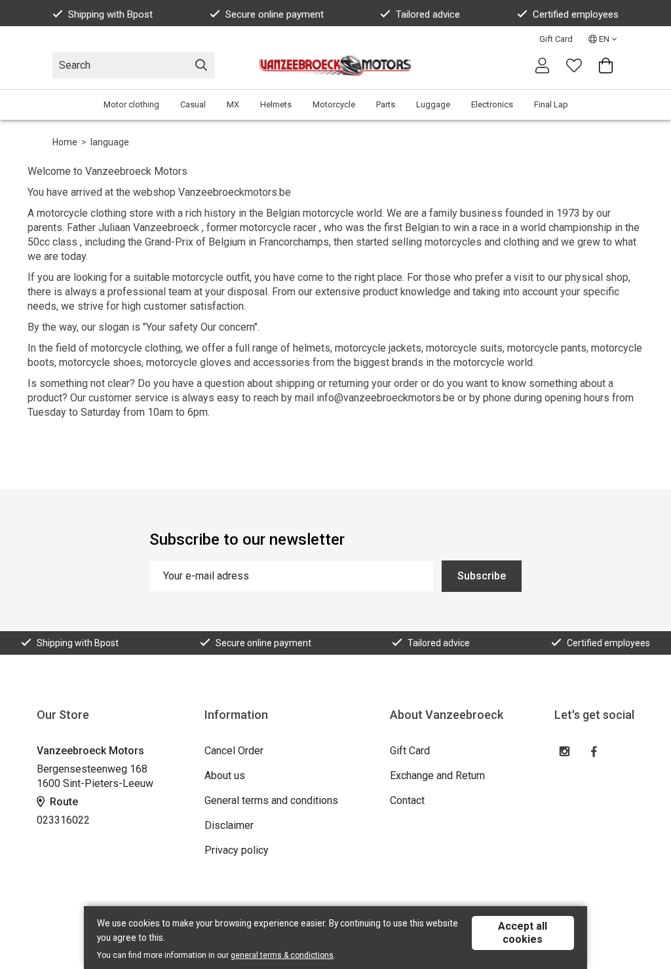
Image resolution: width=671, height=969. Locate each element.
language (109, 142)
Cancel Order (233, 750)
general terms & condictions (282, 955)
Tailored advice (428, 14)
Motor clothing (131, 104)
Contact (407, 800)
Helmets (276, 104)
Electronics (492, 104)
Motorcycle (334, 104)
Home (64, 142)
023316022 (63, 820)
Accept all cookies (522, 932)
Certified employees (576, 14)
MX (233, 104)
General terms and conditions (271, 800)
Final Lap (551, 104)
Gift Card (556, 39)
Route (62, 801)
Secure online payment (274, 14)
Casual (193, 104)
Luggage (433, 104)
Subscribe (481, 576)
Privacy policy (236, 850)
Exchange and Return (437, 775)
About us (224, 775)
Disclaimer (229, 825)
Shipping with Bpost (110, 14)
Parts (385, 104)
